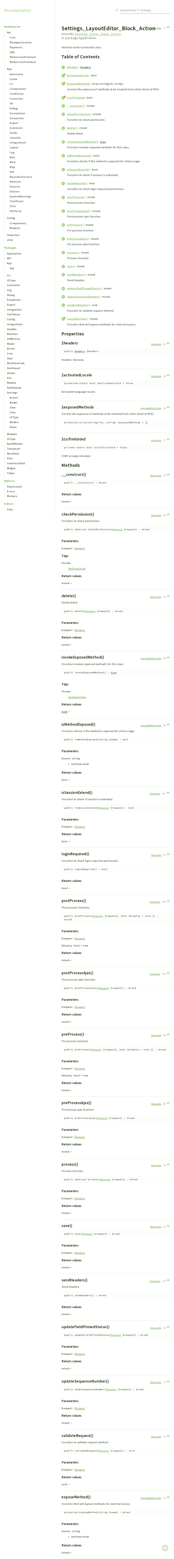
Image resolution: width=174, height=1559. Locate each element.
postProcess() (76, 197)
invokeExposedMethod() (82, 141)
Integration (14, 309)
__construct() (76, 105)
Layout (14, 147)
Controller (16, 98)
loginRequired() (77, 183)
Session (15, 191)
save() (71, 266)
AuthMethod (14, 443)
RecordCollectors (21, 176)
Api (9, 32)
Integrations (18, 142)
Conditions (17, 93)
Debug (14, 108)
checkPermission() (79, 114)
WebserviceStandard (23, 62)
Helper (11, 373)
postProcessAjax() (79, 211)
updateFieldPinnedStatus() (84, 288)
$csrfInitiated (76, 97)
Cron (10, 353)
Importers (13, 235)
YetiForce (16, 211)
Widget (11, 468)
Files (13, 412)
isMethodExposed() (79, 155)
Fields (13, 132)
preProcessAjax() (78, 238)
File (9, 378)
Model (10, 343)
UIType (11, 280)
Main (13, 162)
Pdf (12, 172)
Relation (15, 181)
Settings (12, 392)
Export (14, 123)
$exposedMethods (78, 83)
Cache (13, 79)
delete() (72, 128)
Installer (15, 137)
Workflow (13, 453)
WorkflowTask (16, 363)
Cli (11, 84)
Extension (16, 128)
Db (11, 103)
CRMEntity (13, 338)
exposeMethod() (77, 318)
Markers (12, 496)
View (10, 358)
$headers (72, 67)
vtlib (10, 240)
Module (11, 382)
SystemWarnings (20, 196)
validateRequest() (78, 305)
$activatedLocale (78, 75)
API (9, 258)
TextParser (17, 201)
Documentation (17, 10)
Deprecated (14, 486)
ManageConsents (21, 42)
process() (73, 252)
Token (11, 473)
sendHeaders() (76, 274)
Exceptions (17, 118)
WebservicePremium (23, 57)
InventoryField (16, 463)
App (9, 69)
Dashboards (14, 387)
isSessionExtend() (78, 169)
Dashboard (13, 368)
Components (18, 88)
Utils (13, 206)
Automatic (16, 74)
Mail (12, 157)
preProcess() (75, 224)
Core (13, 37)
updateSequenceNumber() (83, 296)
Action (11, 348)
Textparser (13, 448)
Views (13, 427)
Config (11, 218)
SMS (12, 52)
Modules (15, 228)
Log (12, 152)
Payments (16, 47)
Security (15, 186)
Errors (11, 491)
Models (14, 422)
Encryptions (17, 113)
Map (12, 167)
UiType (11, 439)
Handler (12, 329)
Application (14, 253)
